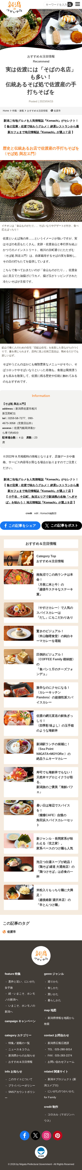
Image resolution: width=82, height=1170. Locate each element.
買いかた (53, 994)
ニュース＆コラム (19, 1049)
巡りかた (53, 981)
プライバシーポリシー (21, 1085)
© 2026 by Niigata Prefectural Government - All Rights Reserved (41, 1164)
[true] (70, 4)
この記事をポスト (64, 525)
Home (6, 110)
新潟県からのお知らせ (21, 1055)
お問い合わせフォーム (61, 1061)
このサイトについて (20, 1079)
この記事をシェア (22, 525)
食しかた (53, 987)
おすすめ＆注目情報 (41, 59)
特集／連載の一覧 (19, 1043)
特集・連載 (18, 110)
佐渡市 (57, 110)
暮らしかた (54, 1000)
